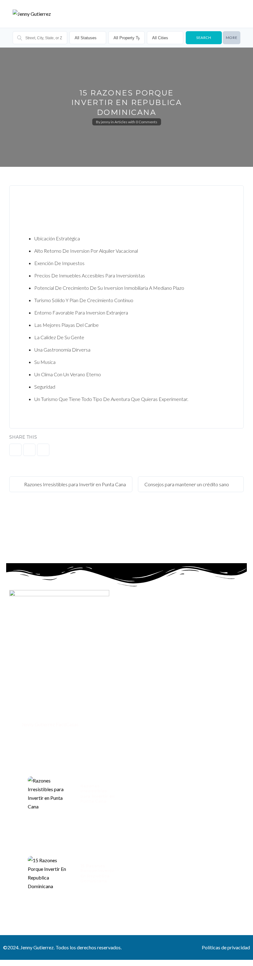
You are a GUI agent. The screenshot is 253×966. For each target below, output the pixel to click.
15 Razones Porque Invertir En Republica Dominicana (97, 873)
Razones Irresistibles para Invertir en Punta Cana (74, 484)
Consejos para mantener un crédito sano (187, 484)
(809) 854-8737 (38, 711)
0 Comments (146, 122)
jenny (105, 122)
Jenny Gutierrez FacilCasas (50, 724)
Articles (120, 122)
